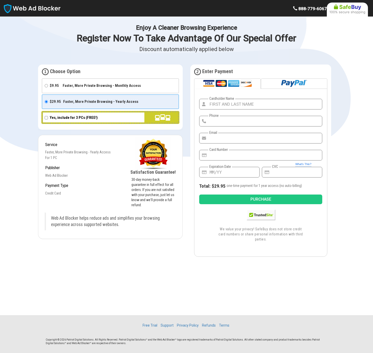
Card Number (218, 150)
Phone (214, 116)
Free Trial (150, 325)
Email (213, 133)
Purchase (260, 199)
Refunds (209, 325)
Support (167, 325)
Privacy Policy (188, 325)
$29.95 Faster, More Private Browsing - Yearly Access (94, 101)
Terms (224, 325)
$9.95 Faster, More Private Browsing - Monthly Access (95, 85)
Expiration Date (220, 167)
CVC (275, 167)
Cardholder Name (221, 99)
